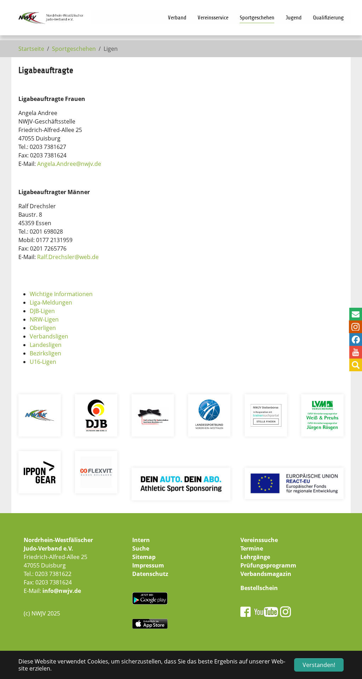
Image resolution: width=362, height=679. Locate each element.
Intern (141, 540)
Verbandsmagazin (265, 574)
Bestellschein (259, 588)
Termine (251, 548)
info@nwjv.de (61, 591)
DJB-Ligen (42, 311)
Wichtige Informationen (61, 294)
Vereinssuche (259, 540)
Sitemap (144, 557)
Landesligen (46, 345)
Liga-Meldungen (51, 302)
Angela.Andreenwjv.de (69, 164)
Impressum (148, 565)
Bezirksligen (45, 353)
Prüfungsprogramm (268, 565)
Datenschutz (150, 574)
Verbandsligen (49, 336)
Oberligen (43, 328)
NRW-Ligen (44, 319)
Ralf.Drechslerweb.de (68, 257)
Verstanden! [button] (319, 665)
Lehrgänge (255, 557)
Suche (140, 548)
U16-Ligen (43, 362)
